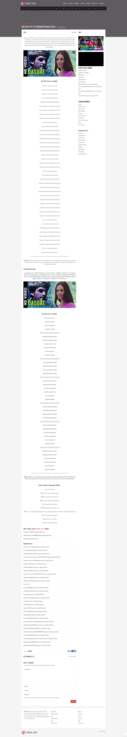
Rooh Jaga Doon (81, 111)
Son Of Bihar (81, 118)
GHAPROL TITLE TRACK (83, 72)
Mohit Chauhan (26, 23)
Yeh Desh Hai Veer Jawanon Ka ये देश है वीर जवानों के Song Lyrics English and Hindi (41, 557)
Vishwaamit (80, 133)
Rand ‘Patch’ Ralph (82, 154)
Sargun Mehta (81, 142)
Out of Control (81, 124)
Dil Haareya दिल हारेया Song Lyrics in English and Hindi (35, 618)
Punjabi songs (54, 723)
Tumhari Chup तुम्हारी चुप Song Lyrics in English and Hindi (36, 577)
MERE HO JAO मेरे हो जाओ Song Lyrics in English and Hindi (36, 581)
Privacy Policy (102, 731)
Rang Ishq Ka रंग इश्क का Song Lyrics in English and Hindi (36, 598)
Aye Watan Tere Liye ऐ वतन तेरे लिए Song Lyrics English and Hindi (38, 560)
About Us (94, 3)
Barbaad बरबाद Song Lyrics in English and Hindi (34, 615)
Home (65, 3)
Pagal (79, 122)
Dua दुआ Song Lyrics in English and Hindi (32, 601)
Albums (77, 3)
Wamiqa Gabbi (81, 149)
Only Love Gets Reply (83, 120)
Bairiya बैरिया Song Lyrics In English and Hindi (88, 84)
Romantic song (54, 714)
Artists (70, 3)
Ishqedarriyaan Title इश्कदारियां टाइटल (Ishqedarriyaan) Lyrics (37, 535)
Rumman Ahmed (81, 140)
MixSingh (80, 147)
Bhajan (79, 711)
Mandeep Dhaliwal (82, 144)
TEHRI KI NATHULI (82, 79)
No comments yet (28, 656)
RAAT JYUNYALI (81, 82)
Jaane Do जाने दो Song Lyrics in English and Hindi (34, 608)
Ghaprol (80, 104)
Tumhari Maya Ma (82, 70)
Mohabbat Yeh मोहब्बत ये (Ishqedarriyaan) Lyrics (34, 532)
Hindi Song (53, 711)
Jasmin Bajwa (81, 151)
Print (74, 32)
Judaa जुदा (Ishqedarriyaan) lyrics (31, 538)
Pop (52, 716)
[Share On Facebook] (72, 651)
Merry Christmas (81, 115)
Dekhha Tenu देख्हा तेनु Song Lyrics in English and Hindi (35, 570)
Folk (79, 720)
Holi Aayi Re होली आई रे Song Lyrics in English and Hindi (36, 635)
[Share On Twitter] (75, 651)
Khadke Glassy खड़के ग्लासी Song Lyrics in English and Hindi (36, 645)
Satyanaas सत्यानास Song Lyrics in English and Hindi (35, 567)
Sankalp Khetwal (82, 135)
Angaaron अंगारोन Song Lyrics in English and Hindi (34, 564)
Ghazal (79, 716)
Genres (83, 3)
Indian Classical (54, 718)
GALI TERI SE (26, 584)
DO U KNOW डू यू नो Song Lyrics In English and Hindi (35, 550)
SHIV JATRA (80, 77)
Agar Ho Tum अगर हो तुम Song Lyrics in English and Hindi (36, 547)
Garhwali (80, 718)
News (88, 3)
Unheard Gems (81, 108)
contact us (46, 716)
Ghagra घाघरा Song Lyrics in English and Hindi (88, 95)
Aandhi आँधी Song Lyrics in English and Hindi (33, 604)
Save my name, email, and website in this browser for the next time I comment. (42, 697)
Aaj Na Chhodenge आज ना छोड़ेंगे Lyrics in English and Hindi (36, 628)
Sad (52, 720)
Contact (101, 3)
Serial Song (80, 723)
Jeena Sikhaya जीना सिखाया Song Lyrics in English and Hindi (36, 642)
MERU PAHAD (81, 75)
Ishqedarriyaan (61, 27)
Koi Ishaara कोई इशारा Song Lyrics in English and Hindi (35, 587)
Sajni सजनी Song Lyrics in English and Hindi (33, 594)
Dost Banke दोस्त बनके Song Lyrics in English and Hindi (35, 591)
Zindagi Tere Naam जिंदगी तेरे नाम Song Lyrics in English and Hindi (38, 625)
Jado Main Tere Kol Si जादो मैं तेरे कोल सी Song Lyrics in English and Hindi (39, 574)
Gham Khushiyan (81, 106)
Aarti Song (80, 714)
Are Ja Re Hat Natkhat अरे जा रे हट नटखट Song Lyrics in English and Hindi (40, 638)
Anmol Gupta (81, 138)
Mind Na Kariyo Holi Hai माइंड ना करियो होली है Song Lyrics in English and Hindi (40, 632)
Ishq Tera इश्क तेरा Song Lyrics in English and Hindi (35, 611)
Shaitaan (80, 113)
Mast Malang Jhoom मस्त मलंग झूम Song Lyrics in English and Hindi (38, 621)
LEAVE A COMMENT (72, 656)
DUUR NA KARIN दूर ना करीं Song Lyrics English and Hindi (36, 553)
